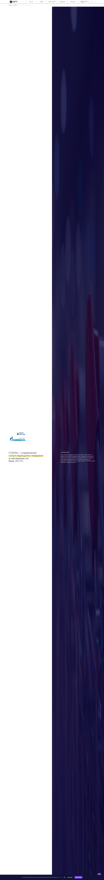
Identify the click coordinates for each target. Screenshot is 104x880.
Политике (61, 877)
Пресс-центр (52, 1)
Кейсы (41, 1)
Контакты (72, 1)
